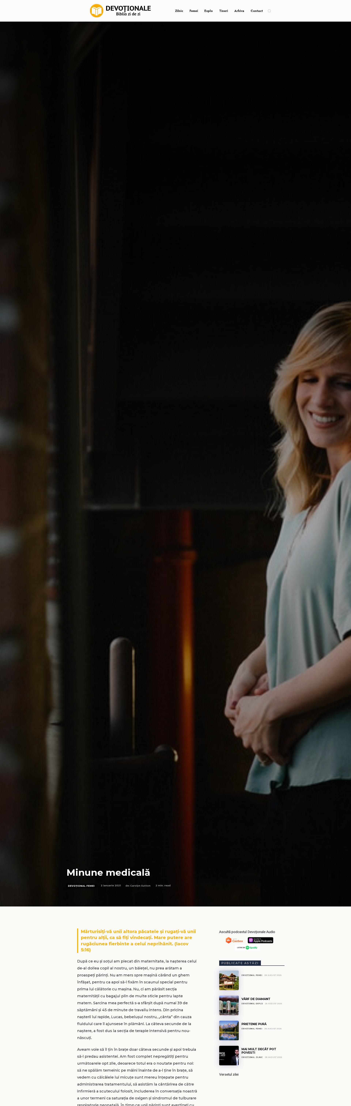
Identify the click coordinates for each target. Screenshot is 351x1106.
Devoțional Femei (81, 886)
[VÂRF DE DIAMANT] (229, 1005)
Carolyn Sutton (140, 885)
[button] (269, 10)
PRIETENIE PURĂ (254, 1024)
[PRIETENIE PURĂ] (229, 1030)
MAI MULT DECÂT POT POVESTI (258, 1050)
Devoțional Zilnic (252, 1057)
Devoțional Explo (252, 1003)
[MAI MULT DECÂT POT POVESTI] (229, 1055)
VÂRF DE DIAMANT (255, 999)
